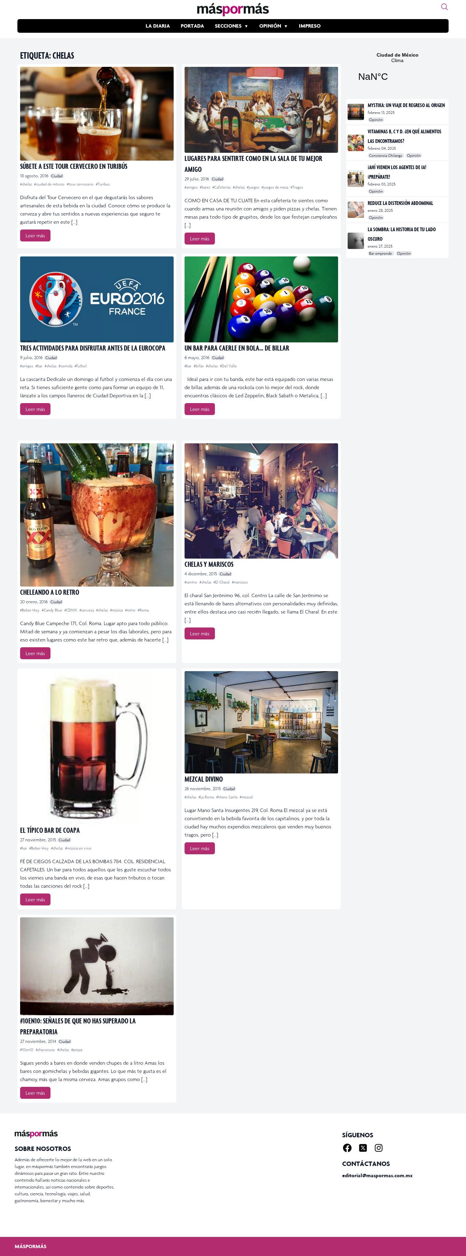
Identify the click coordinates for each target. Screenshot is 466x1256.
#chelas (26, 184)
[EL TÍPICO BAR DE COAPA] (97, 748)
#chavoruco (46, 1049)
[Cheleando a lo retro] (97, 515)
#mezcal (246, 797)
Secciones (228, 26)
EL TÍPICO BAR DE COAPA (50, 829)
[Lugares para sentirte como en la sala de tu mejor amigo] (261, 110)
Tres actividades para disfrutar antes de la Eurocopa (92, 347)
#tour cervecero (80, 184)
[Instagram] (379, 1148)
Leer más (35, 235)
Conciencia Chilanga (386, 155)
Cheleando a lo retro (49, 591)
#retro (130, 610)
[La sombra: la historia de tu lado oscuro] (356, 241)
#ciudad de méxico (49, 184)
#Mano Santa (227, 797)
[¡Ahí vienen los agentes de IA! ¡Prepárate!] (356, 179)
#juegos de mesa (275, 187)
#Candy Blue (52, 610)
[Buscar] (444, 7)
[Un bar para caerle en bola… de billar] (261, 299)
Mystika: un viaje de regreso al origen (406, 105)
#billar (199, 366)
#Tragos (297, 187)
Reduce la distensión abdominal (400, 203)
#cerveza (87, 610)
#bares (205, 187)
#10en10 (27, 1049)
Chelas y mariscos (209, 563)
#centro (191, 582)
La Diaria (158, 26)
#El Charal (222, 582)
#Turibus (103, 184)
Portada (192, 26)
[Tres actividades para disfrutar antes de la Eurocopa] (97, 299)
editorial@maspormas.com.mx (377, 1175)
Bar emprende (381, 253)
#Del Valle (228, 366)
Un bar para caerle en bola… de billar (237, 347)
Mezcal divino (204, 778)
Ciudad (56, 176)
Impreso (310, 26)
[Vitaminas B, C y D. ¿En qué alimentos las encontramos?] (356, 143)
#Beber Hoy (30, 610)
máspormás (30, 1246)
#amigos (192, 187)
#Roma (143, 610)
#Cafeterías (222, 187)
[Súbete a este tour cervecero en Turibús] (97, 114)
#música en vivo (78, 848)
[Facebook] (347, 1148)
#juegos (253, 187)
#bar (39, 366)
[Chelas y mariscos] (261, 501)
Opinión (270, 26)
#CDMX (71, 610)
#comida (66, 366)
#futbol (81, 366)
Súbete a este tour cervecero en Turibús (73, 166)
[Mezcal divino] (261, 722)
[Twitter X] (363, 1148)
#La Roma (207, 797)
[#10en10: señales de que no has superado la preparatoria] (97, 966)
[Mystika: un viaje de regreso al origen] (356, 112)
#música (117, 610)
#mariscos (240, 582)
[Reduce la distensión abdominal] (356, 210)
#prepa (76, 1049)
